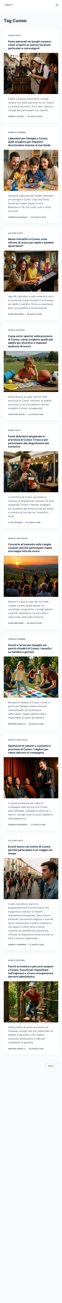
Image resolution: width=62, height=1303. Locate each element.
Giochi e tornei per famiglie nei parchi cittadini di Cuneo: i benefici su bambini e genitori (30, 648)
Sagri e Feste (14, 35)
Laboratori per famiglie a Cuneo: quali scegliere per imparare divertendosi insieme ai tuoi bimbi (29, 142)
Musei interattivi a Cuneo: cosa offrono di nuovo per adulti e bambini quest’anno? (31, 242)
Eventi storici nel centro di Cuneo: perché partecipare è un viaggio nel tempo (30, 850)
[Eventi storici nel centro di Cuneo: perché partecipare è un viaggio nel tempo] (31, 878)
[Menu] (57, 5)
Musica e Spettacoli (18, 538)
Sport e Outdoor (16, 330)
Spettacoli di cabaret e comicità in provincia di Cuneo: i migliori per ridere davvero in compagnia (29, 749)
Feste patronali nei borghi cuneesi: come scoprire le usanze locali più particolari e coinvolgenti (29, 45)
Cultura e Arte (15, 233)
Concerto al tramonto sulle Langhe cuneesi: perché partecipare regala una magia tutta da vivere (30, 548)
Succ (50, 1066)
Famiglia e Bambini (17, 132)
